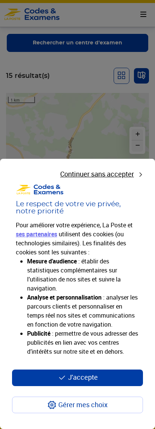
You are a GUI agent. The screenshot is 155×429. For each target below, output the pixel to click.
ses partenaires (36, 234)
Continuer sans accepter (97, 173)
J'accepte (83, 377)
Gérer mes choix (83, 404)
